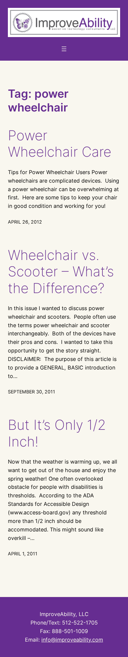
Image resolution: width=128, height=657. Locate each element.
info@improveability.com (72, 639)
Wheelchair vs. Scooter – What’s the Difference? (61, 271)
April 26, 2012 (25, 222)
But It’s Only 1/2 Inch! (57, 433)
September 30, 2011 (31, 391)
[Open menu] (64, 49)
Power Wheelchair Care (59, 143)
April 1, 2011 (22, 553)
